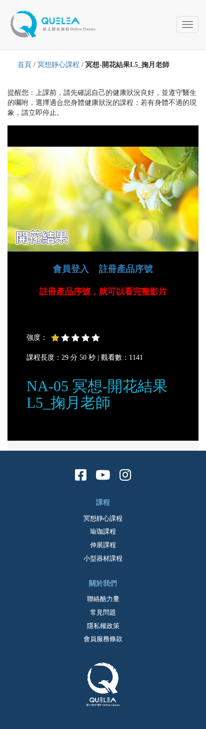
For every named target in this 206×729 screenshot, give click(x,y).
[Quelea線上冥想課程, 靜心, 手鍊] (58, 22)
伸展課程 (103, 545)
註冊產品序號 (126, 269)
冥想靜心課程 (59, 64)
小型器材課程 (103, 558)
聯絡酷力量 (103, 599)
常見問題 (103, 612)
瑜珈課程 (103, 531)
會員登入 (71, 269)
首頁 (25, 64)
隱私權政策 (103, 626)
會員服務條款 (103, 639)
